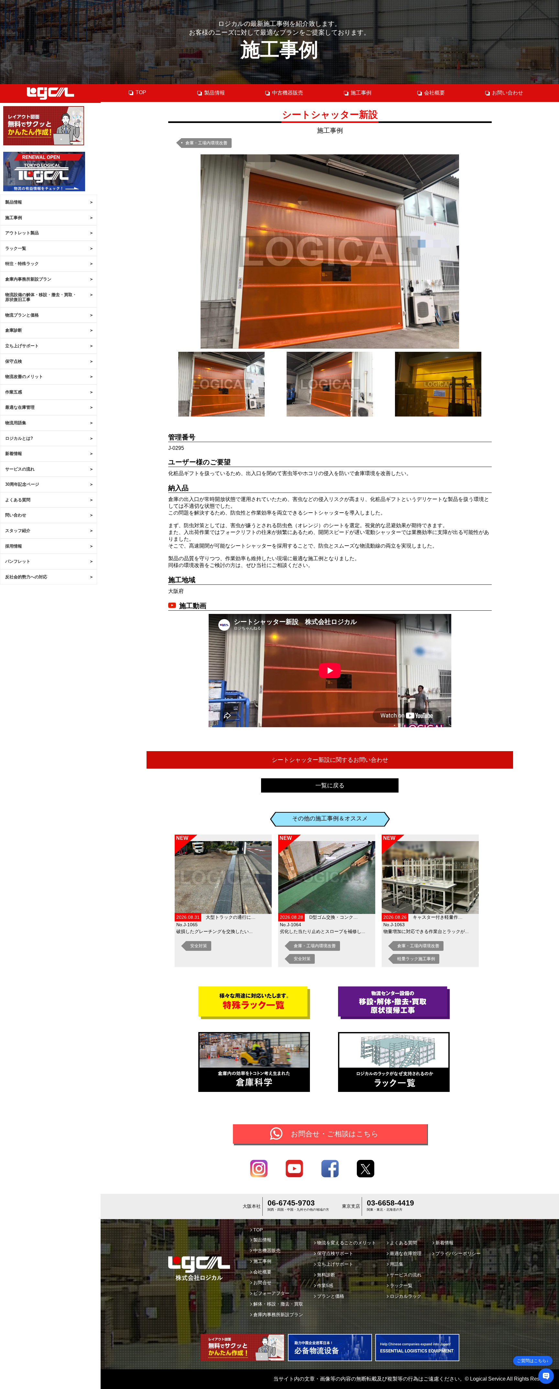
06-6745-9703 (291, 1203)
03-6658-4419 (390, 1203)
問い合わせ (15, 515)
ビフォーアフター (271, 1293)
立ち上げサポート (22, 345)
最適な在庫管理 (20, 407)
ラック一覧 (15, 248)
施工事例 (13, 217)
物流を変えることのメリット (346, 1242)
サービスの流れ (20, 469)
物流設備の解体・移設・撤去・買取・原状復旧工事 (41, 297)
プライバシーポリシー (458, 1253)
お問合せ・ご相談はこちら (334, 1134)
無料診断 (326, 1274)
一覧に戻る (330, 785)
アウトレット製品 (22, 232)
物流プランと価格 (22, 315)
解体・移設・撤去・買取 (278, 1303)
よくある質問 (17, 499)
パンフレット (17, 561)
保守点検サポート (335, 1253)
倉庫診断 (13, 330)
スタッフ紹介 (17, 530)
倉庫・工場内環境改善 (206, 142)
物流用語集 (15, 422)
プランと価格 (330, 1296)
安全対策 (198, 945)
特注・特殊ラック (22, 263)
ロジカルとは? (19, 438)
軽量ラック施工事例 (416, 958)
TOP (141, 92)
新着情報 (13, 453)
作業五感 (13, 392)
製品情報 (13, 202)
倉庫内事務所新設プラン (28, 279)
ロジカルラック (406, 1296)
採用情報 (13, 546)
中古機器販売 (287, 92)
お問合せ (262, 1282)
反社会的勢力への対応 (26, 576)
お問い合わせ (507, 92)
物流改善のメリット (24, 376)
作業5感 (325, 1285)
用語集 (396, 1264)
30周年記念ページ (22, 484)
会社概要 (434, 92)
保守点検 (13, 361)
